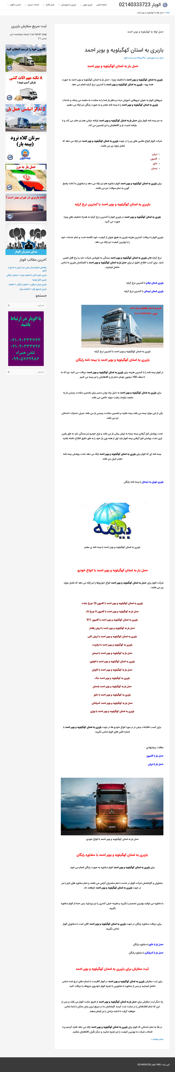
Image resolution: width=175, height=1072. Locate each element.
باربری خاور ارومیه (39, 280)
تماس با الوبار (15, 5)
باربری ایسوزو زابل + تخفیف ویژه (33, 289)
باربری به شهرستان (68, 5)
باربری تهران (87, 5)
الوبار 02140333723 (140, 5)
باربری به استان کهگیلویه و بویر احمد (123, 50)
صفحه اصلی (101, 5)
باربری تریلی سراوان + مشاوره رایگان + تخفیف (27, 284)
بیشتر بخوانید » (157, 1039)
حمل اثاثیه (50, 5)
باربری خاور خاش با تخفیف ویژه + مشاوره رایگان (26, 275)
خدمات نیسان (33, 5)
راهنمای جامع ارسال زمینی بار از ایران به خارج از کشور (27, 269)
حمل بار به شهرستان (155, 58)
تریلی (95, 637)
